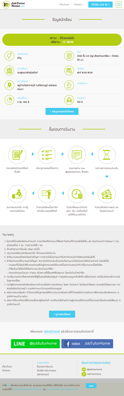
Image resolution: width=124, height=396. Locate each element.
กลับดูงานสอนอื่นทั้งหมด (62, 111)
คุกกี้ (9, 385)
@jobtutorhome (73, 171)
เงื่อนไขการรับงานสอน (46, 370)
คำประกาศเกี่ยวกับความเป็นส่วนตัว (62, 389)
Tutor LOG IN (99, 4)
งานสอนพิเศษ (43, 362)
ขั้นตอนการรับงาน (45, 366)
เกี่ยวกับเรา (7, 366)
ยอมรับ (91, 385)
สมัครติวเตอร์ (43, 374)
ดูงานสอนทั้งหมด (63, 314)
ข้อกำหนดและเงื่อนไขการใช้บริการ (27, 389)
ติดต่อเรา (6, 370)
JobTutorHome (97, 343)
